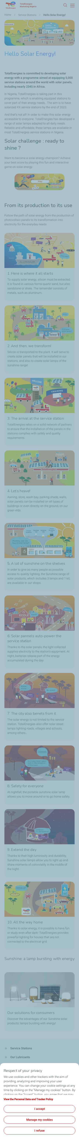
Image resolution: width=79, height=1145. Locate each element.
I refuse (39, 1130)
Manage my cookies (39, 1119)
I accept (39, 1109)
